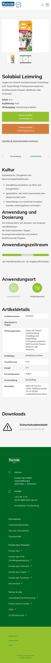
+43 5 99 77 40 (20, 497)
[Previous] (2, 156)
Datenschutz (13, 641)
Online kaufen (25, 117)
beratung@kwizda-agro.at (25, 500)
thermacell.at (14, 583)
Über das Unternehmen (19, 531)
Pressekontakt (15, 536)
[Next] (48, 156)
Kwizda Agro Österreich (19, 566)
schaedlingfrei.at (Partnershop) (22, 598)
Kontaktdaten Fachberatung (26, 505)
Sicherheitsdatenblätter (19, 525)
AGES (11, 609)
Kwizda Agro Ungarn (18, 572)
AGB (10, 645)
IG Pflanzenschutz (17, 615)
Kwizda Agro (14, 551)
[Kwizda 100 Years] (18, 5)
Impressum (13, 636)
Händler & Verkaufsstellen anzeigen (20, 141)
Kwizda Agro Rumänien (19, 578)
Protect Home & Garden (19, 604)
